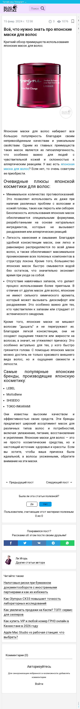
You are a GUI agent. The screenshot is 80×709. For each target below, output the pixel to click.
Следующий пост (58, 482)
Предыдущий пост (21, 482)
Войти (39, 684)
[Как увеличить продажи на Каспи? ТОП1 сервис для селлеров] (78, 68)
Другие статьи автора (30, 562)
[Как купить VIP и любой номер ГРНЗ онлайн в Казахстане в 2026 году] (78, 43)
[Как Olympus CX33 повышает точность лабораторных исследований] (78, 92)
